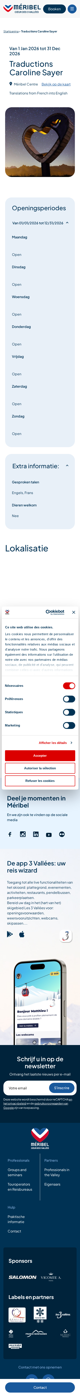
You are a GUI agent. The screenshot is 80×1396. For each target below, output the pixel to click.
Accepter (40, 755)
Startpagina (11, 31)
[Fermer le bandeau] (73, 612)
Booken (54, 9)
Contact (40, 1387)
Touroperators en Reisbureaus (20, 1187)
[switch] (69, 699)
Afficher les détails (53, 743)
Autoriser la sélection (40, 768)
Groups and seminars (17, 1172)
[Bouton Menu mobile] (72, 8)
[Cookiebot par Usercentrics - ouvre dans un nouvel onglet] (47, 612)
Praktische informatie (16, 1219)
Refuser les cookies (40, 781)
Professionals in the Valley (56, 1172)
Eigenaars (52, 1184)
